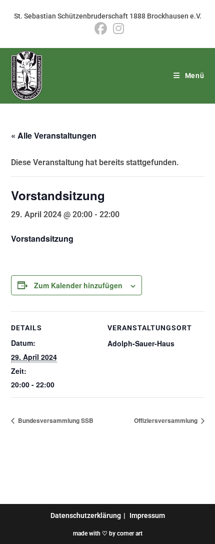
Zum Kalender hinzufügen (78, 285)
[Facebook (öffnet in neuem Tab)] (101, 29)
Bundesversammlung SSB (55, 420)
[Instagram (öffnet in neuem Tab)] (117, 29)
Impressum (147, 515)
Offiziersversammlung (166, 420)
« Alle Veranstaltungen (53, 135)
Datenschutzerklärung (85, 515)
